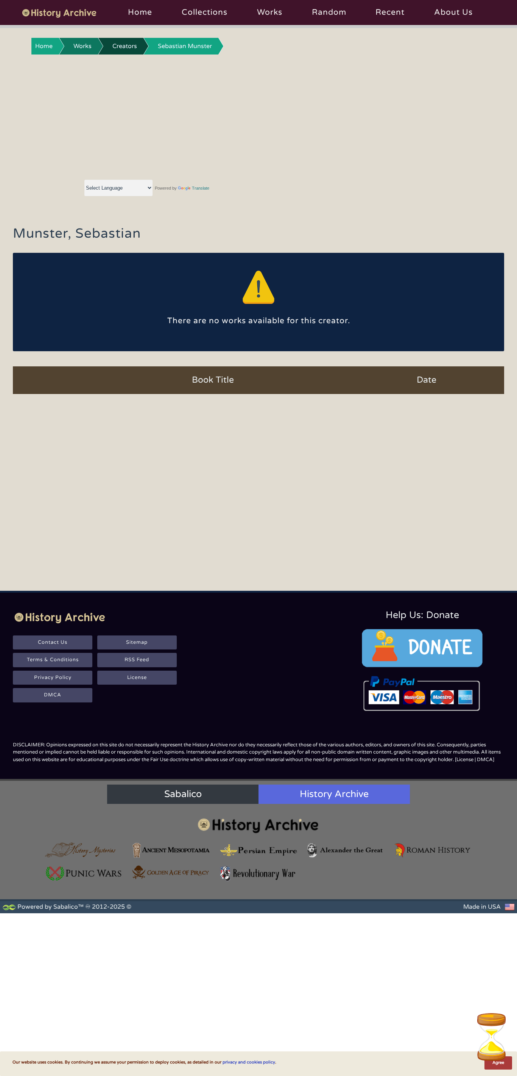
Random (329, 12)
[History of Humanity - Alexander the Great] (345, 850)
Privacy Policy (53, 677)
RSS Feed (137, 660)
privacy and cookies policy (249, 1062)
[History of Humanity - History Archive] (258, 825)
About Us (453, 12)
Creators (124, 46)
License (137, 677)
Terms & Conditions (53, 660)
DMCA (52, 695)
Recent (390, 12)
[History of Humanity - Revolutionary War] (258, 873)
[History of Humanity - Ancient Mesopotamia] (171, 850)
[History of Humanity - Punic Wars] (84, 873)
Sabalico (183, 794)
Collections (204, 12)
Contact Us (52, 642)
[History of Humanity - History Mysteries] (84, 850)
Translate (200, 188)
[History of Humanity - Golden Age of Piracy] (171, 872)
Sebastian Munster (185, 46)
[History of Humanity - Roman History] (433, 850)
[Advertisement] (258, 115)
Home (140, 12)
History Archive (334, 794)
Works (269, 12)
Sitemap (137, 642)
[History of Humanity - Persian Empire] (258, 850)
